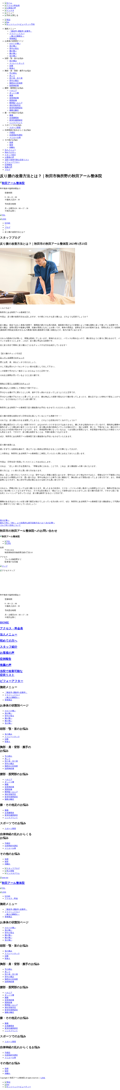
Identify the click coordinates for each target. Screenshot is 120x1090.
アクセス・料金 (11, 898)
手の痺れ (13, 73)
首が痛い (13, 56)
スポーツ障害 (15, 128)
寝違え (12, 68)
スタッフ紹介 (10, 155)
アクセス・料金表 (11, 628)
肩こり (12, 76)
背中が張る (14, 48)
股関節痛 (13, 100)
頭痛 (11, 66)
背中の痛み (14, 81)
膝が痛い (13, 53)
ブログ (7, 170)
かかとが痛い (15, 44)
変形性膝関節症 (15, 120)
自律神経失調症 (15, 135)
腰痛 (11, 95)
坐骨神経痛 (14, 98)
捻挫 (11, 142)
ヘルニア (13, 90)
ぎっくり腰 (14, 93)
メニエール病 (15, 137)
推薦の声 (8, 167)
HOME (7, 223)
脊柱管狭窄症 (15, 105)
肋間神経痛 (14, 86)
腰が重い (13, 51)
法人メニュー (10, 150)
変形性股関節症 (15, 108)
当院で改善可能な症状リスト (17, 160)
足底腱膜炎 (14, 118)
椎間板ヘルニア (15, 103)
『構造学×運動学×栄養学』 (20, 31)
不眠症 (12, 133)
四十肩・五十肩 (15, 78)
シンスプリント (15, 123)
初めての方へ (10, 152)
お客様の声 (9, 157)
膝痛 (11, 115)
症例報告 (8, 165)
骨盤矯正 (13, 39)
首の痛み (13, 61)
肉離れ (12, 147)
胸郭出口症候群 (15, 83)
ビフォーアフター (12, 162)
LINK (43, 1078)
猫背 (11, 145)
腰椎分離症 (14, 110)
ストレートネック (16, 63)
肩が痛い (13, 46)
